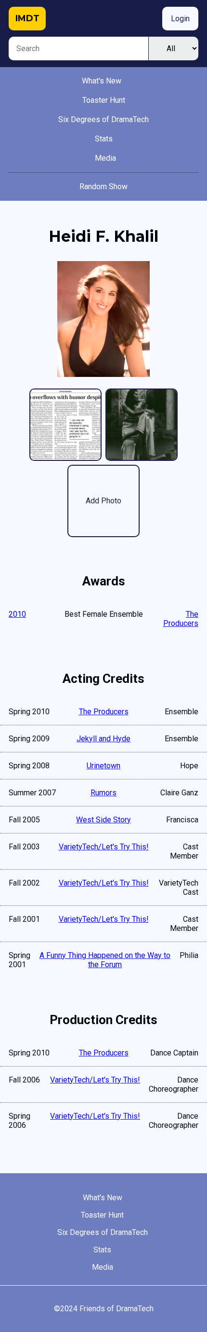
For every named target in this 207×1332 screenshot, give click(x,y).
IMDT (27, 18)
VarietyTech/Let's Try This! (104, 846)
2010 (17, 614)
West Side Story (103, 819)
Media (105, 158)
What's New (101, 80)
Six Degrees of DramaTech (103, 119)
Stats (104, 138)
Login (180, 18)
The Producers (180, 619)
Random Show (103, 186)
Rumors (103, 792)
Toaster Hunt (103, 100)
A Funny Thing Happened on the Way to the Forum (104, 960)
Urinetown (103, 765)
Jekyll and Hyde (103, 738)
